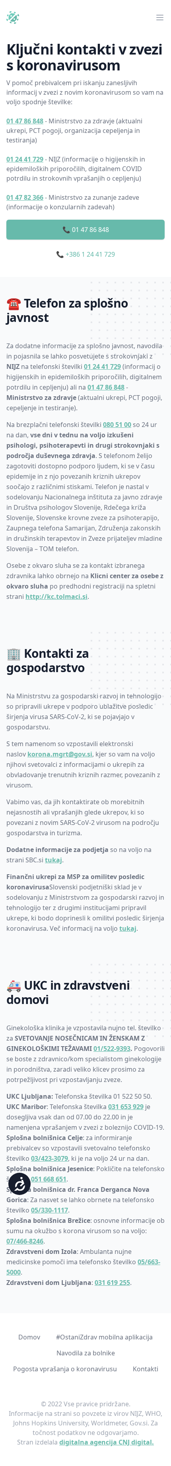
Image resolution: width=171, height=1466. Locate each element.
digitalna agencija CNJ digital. (106, 1442)
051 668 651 (48, 1179)
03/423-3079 (49, 1158)
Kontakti (145, 1369)
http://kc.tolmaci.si (56, 596)
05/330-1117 (49, 1210)
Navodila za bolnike (85, 1353)
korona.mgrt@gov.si (59, 754)
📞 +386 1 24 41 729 (85, 254)
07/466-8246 (24, 1241)
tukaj (53, 860)
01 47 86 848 (24, 121)
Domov (29, 1337)
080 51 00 (117, 424)
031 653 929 (126, 1106)
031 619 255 (112, 1282)
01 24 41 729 (24, 159)
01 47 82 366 (24, 197)
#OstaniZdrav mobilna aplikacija (104, 1337)
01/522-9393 (111, 1048)
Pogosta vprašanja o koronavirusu (65, 1369)
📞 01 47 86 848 (85, 229)
